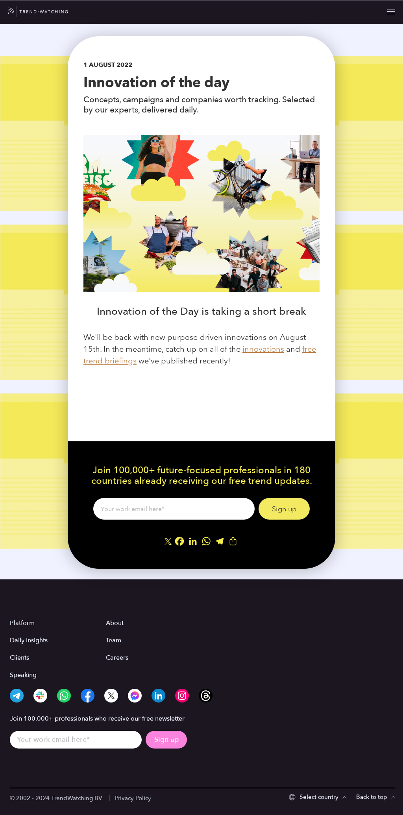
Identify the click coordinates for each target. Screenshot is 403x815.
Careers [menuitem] (117, 657)
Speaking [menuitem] (23, 675)
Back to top (371, 797)
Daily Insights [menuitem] (29, 640)
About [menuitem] (115, 623)
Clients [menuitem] (19, 657)
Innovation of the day (156, 82)
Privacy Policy (133, 798)
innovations (263, 349)
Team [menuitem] (113, 640)
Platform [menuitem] (22, 623)
